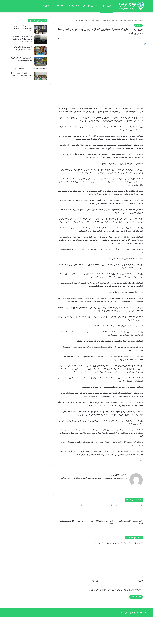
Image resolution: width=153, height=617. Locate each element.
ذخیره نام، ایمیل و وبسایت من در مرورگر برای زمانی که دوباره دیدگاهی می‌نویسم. (115, 590)
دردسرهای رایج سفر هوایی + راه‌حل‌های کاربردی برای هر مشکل (22, 28)
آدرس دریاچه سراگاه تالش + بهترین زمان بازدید (101, 522)
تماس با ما (34, 6)
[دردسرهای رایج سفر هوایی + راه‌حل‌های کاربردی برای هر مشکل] (40, 29)
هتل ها (46, 6)
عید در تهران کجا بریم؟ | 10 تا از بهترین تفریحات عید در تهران (21, 74)
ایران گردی (106, 6)
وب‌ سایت (95, 581)
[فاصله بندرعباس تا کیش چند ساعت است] (129, 511)
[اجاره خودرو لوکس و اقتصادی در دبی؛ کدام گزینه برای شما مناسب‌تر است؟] (40, 39)
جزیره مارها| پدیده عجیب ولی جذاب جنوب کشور (30, 68)
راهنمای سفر (57, 6)
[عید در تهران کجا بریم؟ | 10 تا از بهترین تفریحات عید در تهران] (40, 76)
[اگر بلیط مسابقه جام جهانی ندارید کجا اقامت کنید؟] (40, 50)
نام (141, 572)
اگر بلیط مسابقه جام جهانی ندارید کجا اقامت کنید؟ (23, 48)
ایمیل (140, 581)
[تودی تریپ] (130, 6)
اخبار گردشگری (73, 6)
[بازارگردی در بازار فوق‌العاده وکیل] (70, 511)
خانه (139, 20)
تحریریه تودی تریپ (118, 474)
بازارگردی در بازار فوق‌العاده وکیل (71, 521)
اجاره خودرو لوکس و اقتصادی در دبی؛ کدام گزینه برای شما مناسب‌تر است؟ (22, 39)
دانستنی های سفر (91, 6)
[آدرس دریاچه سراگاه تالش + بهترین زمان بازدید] (100, 511)
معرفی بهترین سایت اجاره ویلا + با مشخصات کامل (21, 59)
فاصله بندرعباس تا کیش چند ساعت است (131, 522)
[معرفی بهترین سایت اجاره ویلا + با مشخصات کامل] (40, 61)
